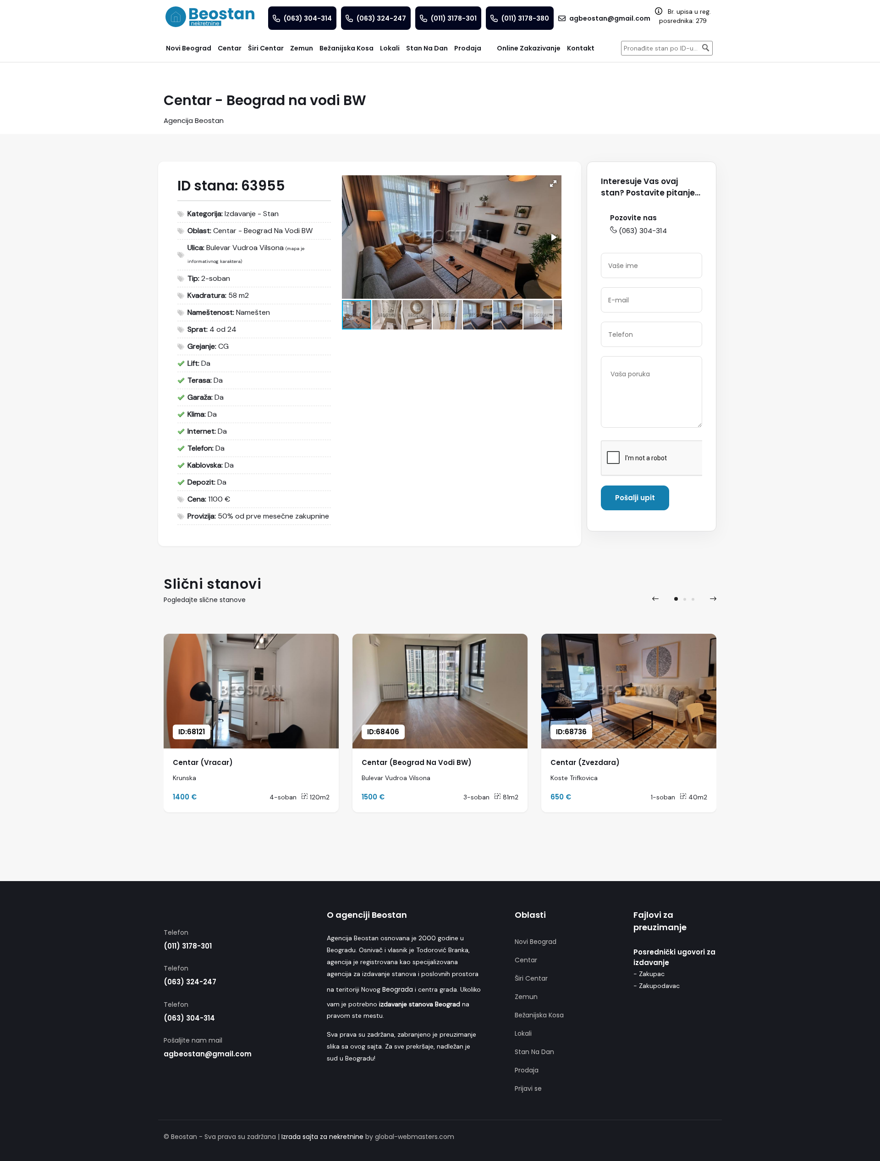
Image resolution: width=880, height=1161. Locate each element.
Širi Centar (531, 978)
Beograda (397, 989)
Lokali (523, 1033)
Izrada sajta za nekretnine (322, 1136)
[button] (553, 183)
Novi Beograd (535, 941)
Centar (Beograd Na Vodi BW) (417, 762)
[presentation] (655, 599)
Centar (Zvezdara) (585, 762)
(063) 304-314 (643, 230)
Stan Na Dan (534, 1051)
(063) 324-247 (190, 982)
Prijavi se (528, 1088)
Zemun (526, 996)
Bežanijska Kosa (539, 1015)
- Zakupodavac (656, 986)
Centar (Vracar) (203, 762)
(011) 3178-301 (188, 946)
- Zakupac (649, 974)
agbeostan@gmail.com (208, 1054)
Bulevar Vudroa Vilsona (245, 247)
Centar (526, 960)
